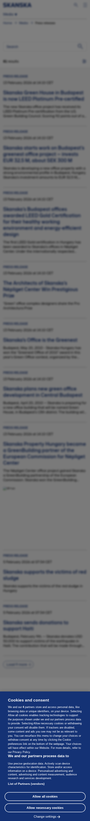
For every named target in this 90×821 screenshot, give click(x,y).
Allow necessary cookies (45, 807)
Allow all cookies (45, 796)
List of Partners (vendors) (26, 783)
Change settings (45, 816)
